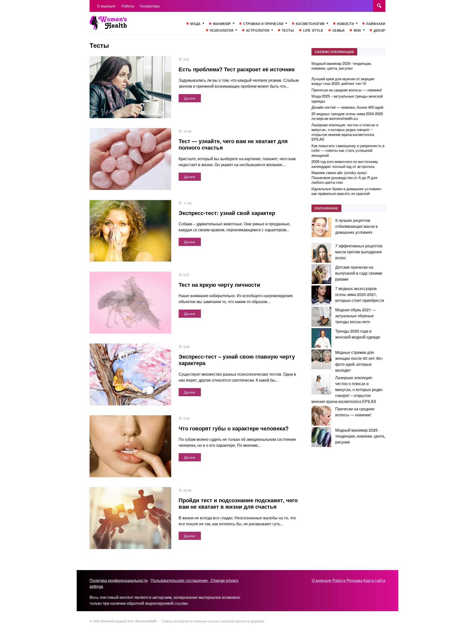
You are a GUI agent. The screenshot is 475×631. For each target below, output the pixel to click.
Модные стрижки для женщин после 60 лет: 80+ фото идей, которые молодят (359, 361)
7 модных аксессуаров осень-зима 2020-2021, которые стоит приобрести (359, 294)
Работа (339, 580)
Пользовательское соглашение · (181, 580)
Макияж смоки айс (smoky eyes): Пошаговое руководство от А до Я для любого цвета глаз (344, 177)
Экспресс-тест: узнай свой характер (227, 213)
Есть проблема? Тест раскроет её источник (237, 69)
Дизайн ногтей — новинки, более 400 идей (347, 107)
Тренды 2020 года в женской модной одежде (357, 334)
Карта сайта (374, 580)
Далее (189, 98)
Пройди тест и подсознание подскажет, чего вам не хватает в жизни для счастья (238, 503)
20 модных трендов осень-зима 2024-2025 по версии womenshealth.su (347, 116)
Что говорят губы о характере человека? (233, 428)
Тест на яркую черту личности (219, 285)
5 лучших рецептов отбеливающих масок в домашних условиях (356, 226)
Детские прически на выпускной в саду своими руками (358, 273)
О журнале (322, 580)
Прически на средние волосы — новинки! (346, 89)
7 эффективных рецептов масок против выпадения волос (358, 252)
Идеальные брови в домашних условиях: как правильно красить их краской (346, 191)
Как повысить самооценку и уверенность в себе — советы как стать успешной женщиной (347, 150)
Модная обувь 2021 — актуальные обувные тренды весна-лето (355, 315)
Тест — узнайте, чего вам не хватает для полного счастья (233, 144)
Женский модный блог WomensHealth (127, 25)
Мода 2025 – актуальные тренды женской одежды (347, 98)
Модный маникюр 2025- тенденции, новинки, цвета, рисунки (341, 66)
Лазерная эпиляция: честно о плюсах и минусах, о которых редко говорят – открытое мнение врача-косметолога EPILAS (344, 132)
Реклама (354, 580)
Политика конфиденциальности (119, 580)
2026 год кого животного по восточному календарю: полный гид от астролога (344, 164)
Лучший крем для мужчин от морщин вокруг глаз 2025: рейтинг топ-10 (342, 81)
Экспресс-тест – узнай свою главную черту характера (237, 359)
